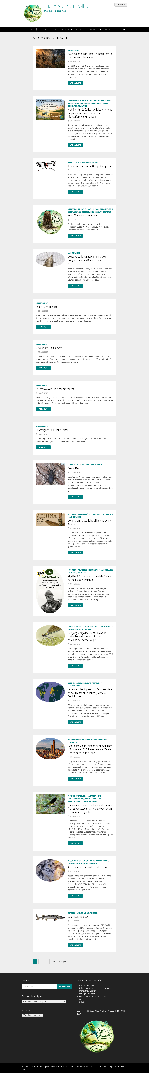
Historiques (107, 514)
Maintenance (74, 50)
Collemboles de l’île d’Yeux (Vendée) (55, 389)
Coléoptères (74, 465)
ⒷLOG (38, 29)
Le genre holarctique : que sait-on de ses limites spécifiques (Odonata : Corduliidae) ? (90, 693)
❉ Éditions (103, 29)
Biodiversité (49, 29)
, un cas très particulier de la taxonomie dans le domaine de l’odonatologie (88, 636)
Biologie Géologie (87, 993)
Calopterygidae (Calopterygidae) (83, 627)
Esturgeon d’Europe (78, 916)
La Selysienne (85, 999)
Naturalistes (100, 739)
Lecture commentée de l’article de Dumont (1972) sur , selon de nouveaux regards (90, 809)
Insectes (85, 465)
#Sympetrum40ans (76, 162)
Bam (24, 1069)
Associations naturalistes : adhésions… (88, 867)
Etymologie (94, 514)
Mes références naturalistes (82, 215)
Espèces (96, 683)
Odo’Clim (83, 1002)
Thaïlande (82, 106)
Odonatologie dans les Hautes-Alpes (95, 988)
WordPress (119, 1066)
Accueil (26, 29)
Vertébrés (92, 29)
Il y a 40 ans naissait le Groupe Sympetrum (90, 166)
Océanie (72, 573)
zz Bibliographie (86, 212)
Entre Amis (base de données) (92, 996)
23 (53, 962)
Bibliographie (74, 209)
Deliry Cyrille (88, 209)
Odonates (79, 29)
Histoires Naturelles (67, 6)
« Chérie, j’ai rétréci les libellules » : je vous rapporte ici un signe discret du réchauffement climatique (90, 113)
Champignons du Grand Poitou (52, 430)
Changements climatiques (80, 100)
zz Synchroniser (103, 212)
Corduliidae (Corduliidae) (80, 683)
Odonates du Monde (88, 985)
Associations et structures (81, 861)
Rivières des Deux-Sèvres (49, 348)
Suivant (62, 962)
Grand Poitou (64, 29)
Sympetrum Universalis (89, 991)
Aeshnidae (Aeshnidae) (78, 514)
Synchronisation (89, 864)
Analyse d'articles (76, 796)
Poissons (94, 913)
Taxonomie (86, 629)
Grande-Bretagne (102, 100)
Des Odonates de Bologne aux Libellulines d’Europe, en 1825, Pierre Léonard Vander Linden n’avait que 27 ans (90, 749)
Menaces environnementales (94, 103)
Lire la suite (75, 83)
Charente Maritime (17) (48, 306)
